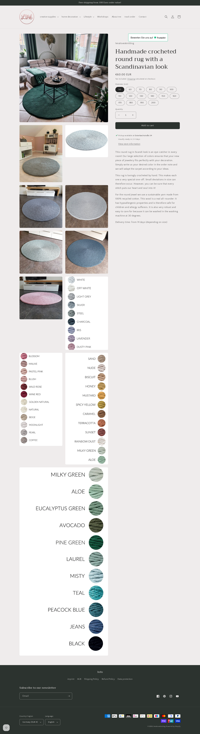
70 (140, 89)
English (51, 722)
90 (160, 89)
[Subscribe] (69, 696)
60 (130, 89)
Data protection (125, 679)
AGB (79, 679)
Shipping (131, 79)
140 (152, 96)
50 (119, 89)
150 (163, 96)
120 (130, 96)
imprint (70, 679)
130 (141, 96)
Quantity (119, 109)
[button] (49, 17)
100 (171, 89)
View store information (129, 144)
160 (174, 96)
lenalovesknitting (159, 726)
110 (119, 96)
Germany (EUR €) (30, 722)
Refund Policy (108, 679)
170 (120, 103)
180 (131, 103)
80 (150, 89)
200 (153, 103)
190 (142, 103)
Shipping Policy (91, 679)
